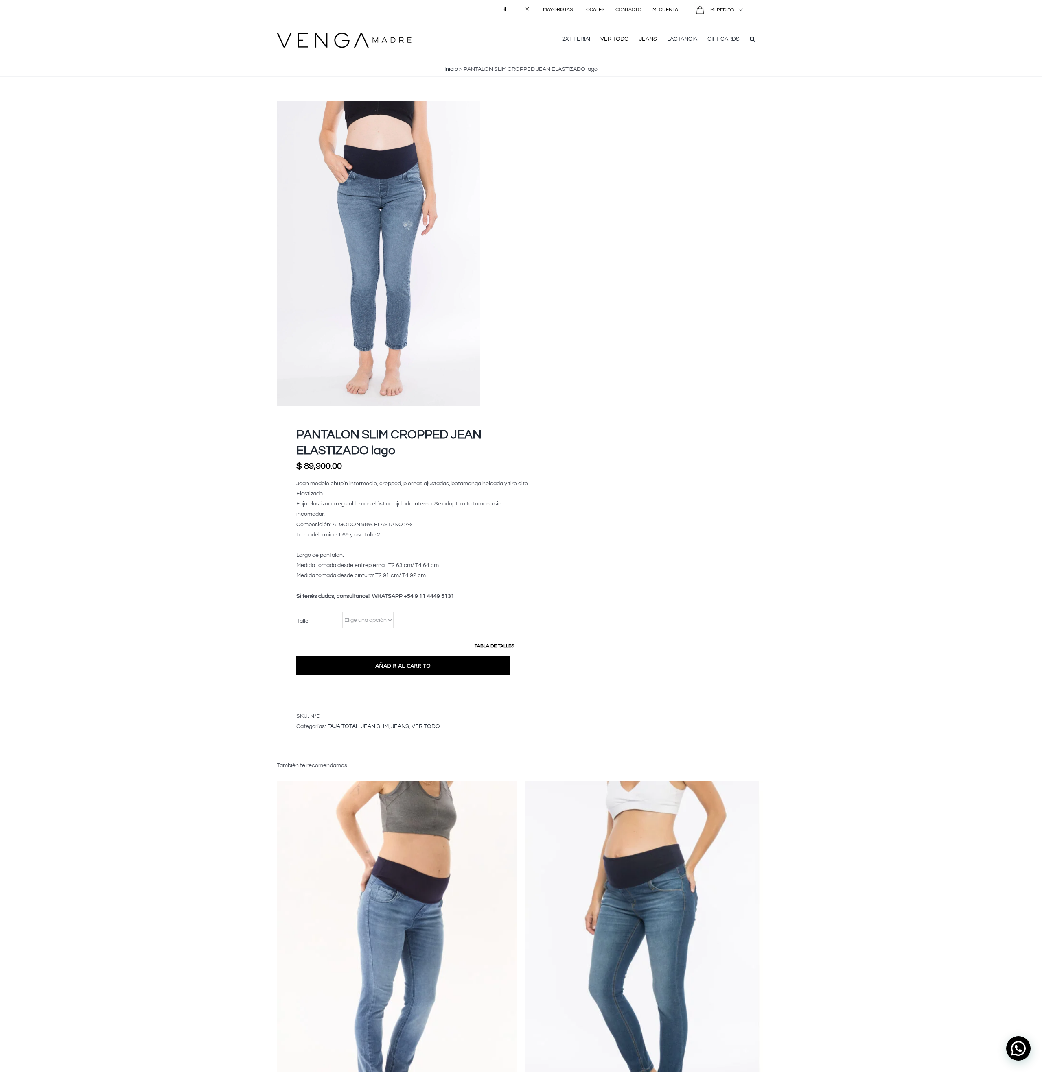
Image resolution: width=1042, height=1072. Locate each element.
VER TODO (426, 726)
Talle (303, 621)
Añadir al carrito (403, 665)
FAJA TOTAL (343, 726)
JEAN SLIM (375, 726)
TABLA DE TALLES (494, 646)
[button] (752, 38)
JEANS (400, 726)
